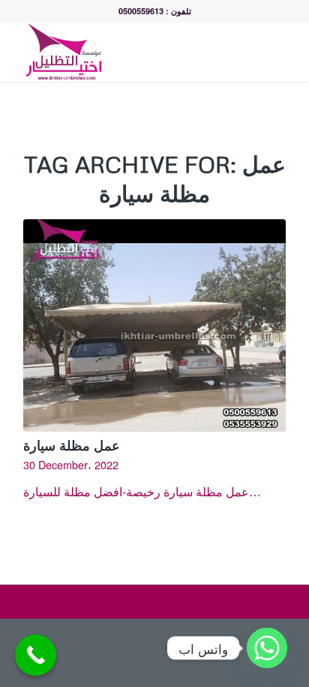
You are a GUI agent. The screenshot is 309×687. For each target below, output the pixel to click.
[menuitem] (245, 52)
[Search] (245, 52)
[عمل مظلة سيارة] (154, 325)
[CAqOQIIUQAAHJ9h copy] (128, 52)
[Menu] (278, 52)
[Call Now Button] (35, 655)
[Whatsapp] (267, 648)
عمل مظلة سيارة (71, 445)
